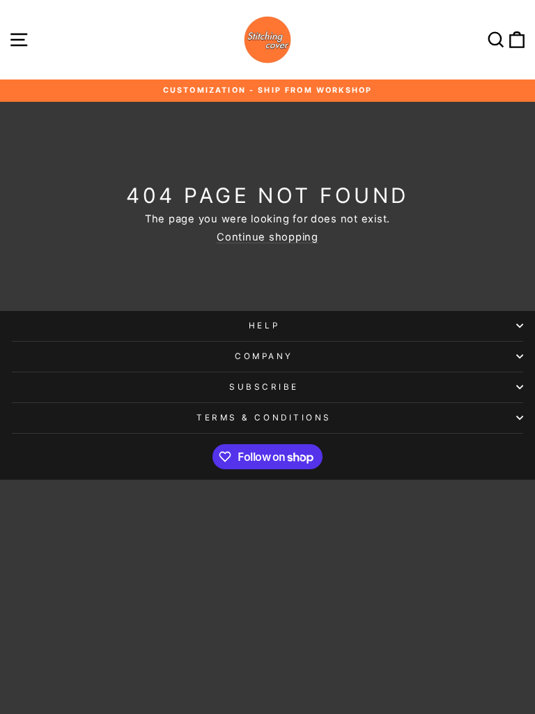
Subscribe (264, 387)
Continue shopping (267, 237)
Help (264, 326)
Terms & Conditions (264, 418)
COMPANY (264, 356)
